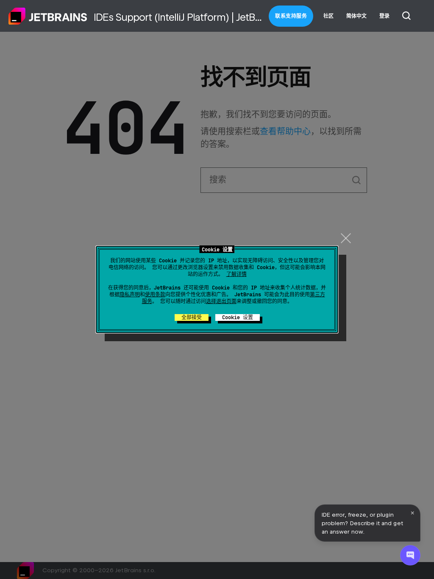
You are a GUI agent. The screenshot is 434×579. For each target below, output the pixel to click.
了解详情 (236, 274)
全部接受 (191, 317)
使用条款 (155, 294)
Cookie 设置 (237, 317)
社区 (328, 16)
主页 (47, 16)
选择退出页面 (221, 301)
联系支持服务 (291, 16)
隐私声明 (130, 294)
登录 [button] (384, 16)
